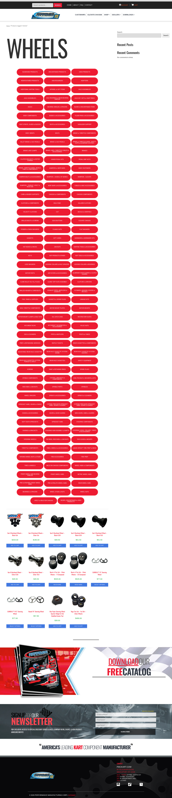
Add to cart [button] (15, 545)
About (76, 5)
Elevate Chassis (95, 15)
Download (123, 661)
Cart (136, 5)
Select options (99, 584)
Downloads (128, 15)
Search (58, 5)
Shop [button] (106, 15)
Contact (88, 5)
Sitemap (72, 795)
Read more (57, 584)
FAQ (81, 5)
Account (124, 5)
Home (69, 5)
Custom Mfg (80, 15)
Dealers (116, 15)
